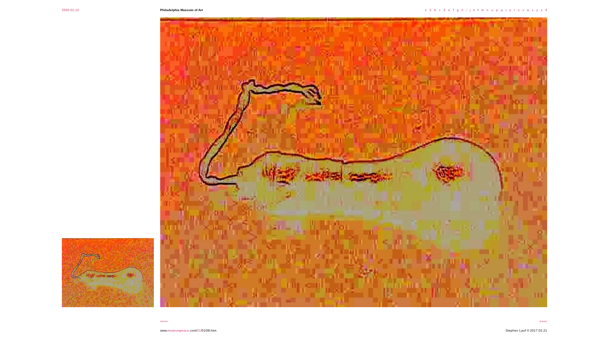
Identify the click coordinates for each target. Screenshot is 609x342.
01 (199, 330)
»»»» (543, 321)
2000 (65, 10)
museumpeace (178, 330)
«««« (164, 321)
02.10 (74, 10)
